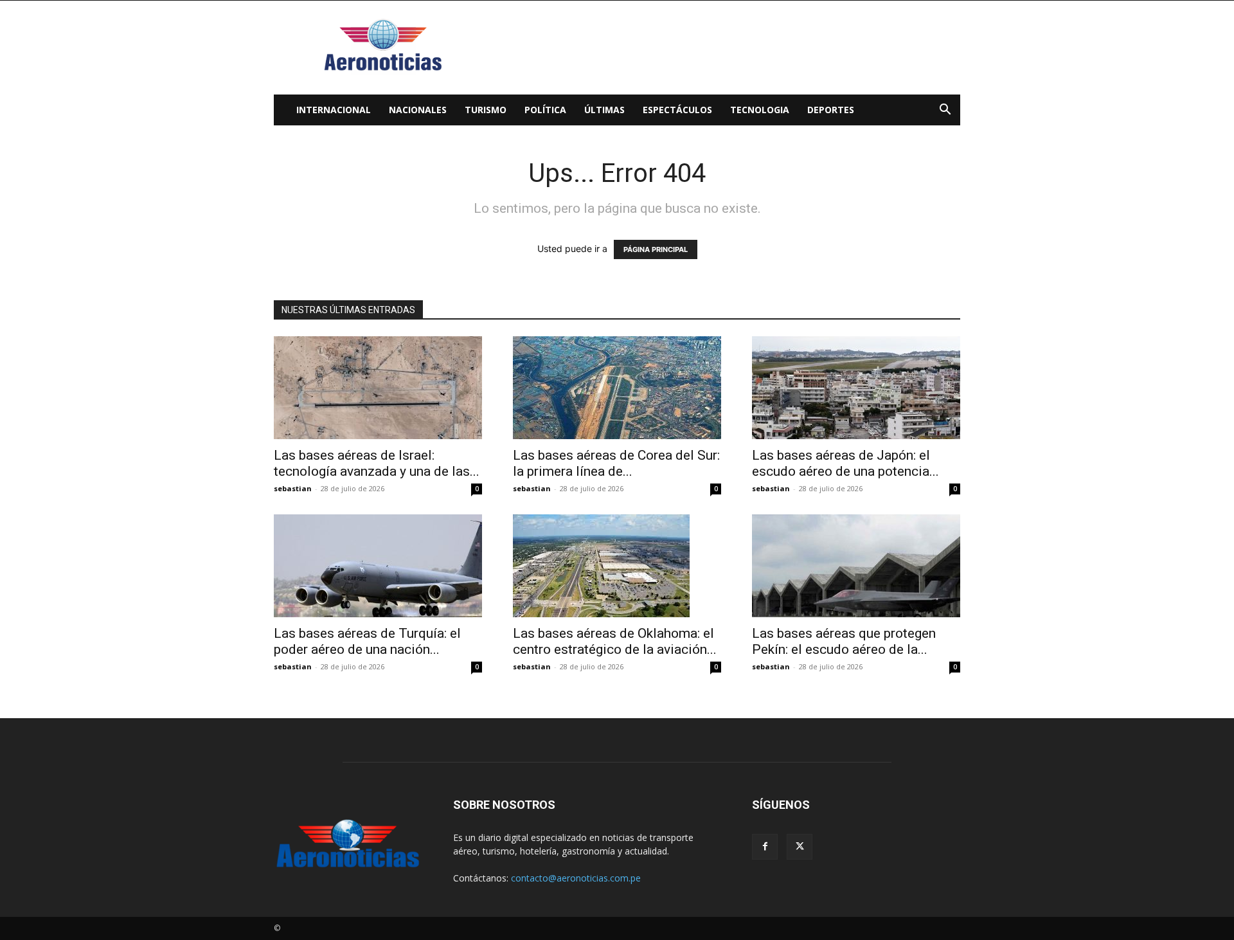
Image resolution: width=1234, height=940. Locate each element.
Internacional (333, 110)
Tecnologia (759, 110)
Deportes (830, 110)
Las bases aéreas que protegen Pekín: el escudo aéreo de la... (844, 641)
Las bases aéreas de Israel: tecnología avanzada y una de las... (376, 463)
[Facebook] (765, 847)
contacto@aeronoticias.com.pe (576, 878)
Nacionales (418, 110)
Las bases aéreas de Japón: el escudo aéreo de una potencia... (845, 463)
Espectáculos (677, 110)
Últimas (604, 110)
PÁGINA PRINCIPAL (655, 249)
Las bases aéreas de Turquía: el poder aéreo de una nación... (367, 641)
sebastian (293, 488)
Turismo (485, 110)
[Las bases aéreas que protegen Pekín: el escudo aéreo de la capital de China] (856, 565)
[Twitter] (799, 847)
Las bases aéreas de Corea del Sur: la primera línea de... (616, 463)
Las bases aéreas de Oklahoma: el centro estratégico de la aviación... (615, 641)
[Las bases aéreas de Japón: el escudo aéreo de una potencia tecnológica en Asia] (856, 387)
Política (545, 110)
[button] (944, 111)
